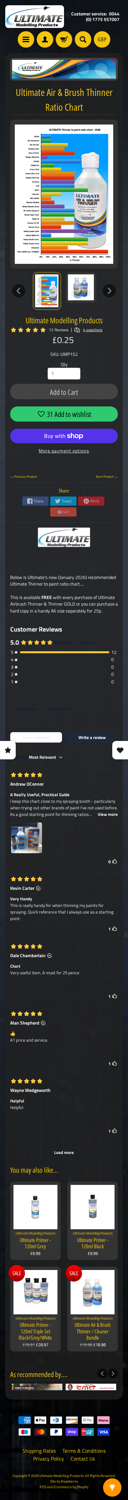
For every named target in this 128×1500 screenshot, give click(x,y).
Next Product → (107, 476)
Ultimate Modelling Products (64, 320)
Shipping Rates (39, 1451)
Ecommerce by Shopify (70, 1486)
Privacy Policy (48, 1459)
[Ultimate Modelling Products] (34, 16)
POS (43, 1486)
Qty (64, 364)
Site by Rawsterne (64, 1481)
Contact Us (83, 1459)
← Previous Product (23, 476)
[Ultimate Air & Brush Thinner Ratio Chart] (47, 291)
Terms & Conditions (84, 1451)
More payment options (64, 451)
